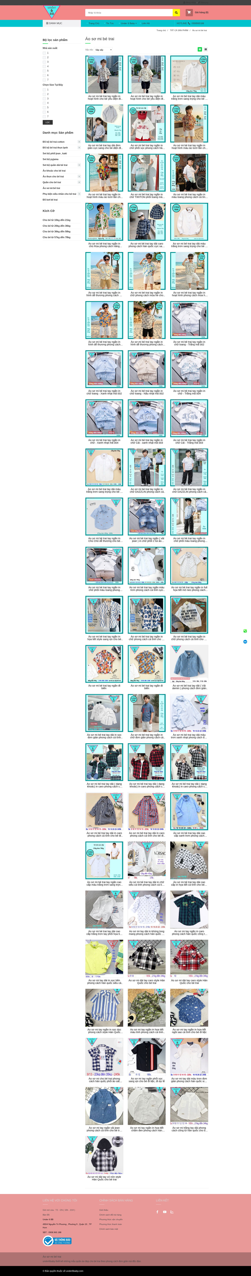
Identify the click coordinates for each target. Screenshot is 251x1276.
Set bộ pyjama (50, 159)
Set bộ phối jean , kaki (55, 153)
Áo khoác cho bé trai (54, 170)
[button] (197, 12)
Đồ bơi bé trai (50, 200)
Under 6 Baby (128, 23)
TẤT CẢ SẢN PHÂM (180, 30)
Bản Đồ (46, 1215)
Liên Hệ (146, 23)
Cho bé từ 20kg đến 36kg (56, 226)
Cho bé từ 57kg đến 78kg (56, 237)
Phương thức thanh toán (110, 1224)
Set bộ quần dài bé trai (55, 165)
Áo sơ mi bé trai (51, 188)
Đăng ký (204, 2)
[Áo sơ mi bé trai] (52, 12)
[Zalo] (245, 642)
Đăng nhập (190, 2)
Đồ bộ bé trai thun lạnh (55, 147)
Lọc (48, 122)
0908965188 (198, 23)
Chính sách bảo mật (108, 1229)
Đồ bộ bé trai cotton (53, 142)
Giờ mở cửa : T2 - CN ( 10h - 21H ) (59, 1210)
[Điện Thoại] (245, 631)
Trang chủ (162, 30)
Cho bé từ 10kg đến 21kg (56, 220)
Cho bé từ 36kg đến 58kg (56, 231)
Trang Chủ (94, 23)
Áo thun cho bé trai (53, 176)
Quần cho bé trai (52, 182)
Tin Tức (110, 23)
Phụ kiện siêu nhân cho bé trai (59, 194)
